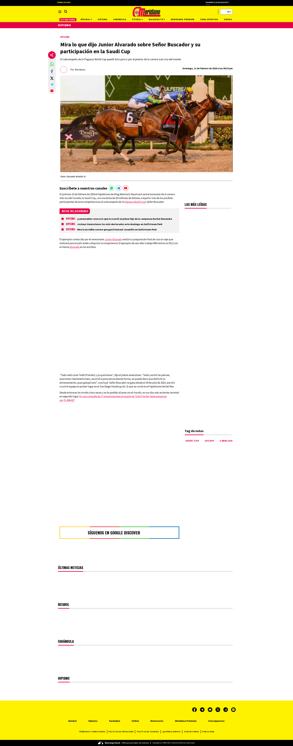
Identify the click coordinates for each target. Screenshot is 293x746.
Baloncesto (156, 720)
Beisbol (72, 720)
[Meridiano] (146, 12)
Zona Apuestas (216, 720)
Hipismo (65, 36)
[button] (52, 64)
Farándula (114, 720)
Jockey (209, 440)
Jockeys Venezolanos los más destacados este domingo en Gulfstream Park (119, 224)
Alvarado (74, 247)
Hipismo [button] (102, 19)
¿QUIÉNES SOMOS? (171, 731)
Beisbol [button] (85, 19)
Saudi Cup (192, 440)
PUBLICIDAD (208, 731)
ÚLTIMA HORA (67, 19)
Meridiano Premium (186, 720)
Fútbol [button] (136, 19)
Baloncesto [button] (156, 19)
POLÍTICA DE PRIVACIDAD (121, 731)
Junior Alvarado (113, 239)
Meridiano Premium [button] (182, 19)
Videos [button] (228, 19)
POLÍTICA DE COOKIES (148, 731)
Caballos (226, 440)
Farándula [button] (119, 19)
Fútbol (135, 720)
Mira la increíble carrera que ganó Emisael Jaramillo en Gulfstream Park (117, 229)
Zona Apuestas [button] (209, 19)
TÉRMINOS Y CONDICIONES (92, 731)
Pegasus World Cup (134, 202)
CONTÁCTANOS (191, 731)
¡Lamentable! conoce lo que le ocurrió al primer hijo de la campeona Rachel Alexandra (124, 218)
